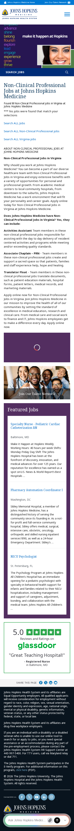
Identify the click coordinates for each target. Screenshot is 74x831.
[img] (20, 14)
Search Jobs (15, 72)
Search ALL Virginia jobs (20, 139)
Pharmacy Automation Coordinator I (37, 490)
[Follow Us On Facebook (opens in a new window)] (22, 797)
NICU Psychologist (24, 557)
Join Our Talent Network (56, 2)
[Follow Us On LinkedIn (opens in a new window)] (44, 797)
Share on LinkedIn (50, 682)
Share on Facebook (41, 682)
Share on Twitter (45, 682)
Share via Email (55, 682)
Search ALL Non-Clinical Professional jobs (31, 131)
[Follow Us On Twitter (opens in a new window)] (29, 797)
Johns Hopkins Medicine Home (21, 2)
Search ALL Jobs (14, 123)
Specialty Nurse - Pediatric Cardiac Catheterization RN (35, 426)
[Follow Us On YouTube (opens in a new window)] (36, 797)
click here (21, 770)
